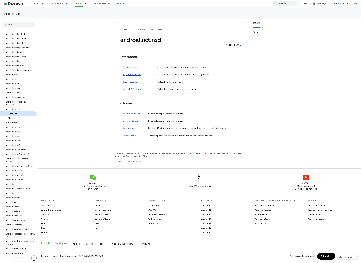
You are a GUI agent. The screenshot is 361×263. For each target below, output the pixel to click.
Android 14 (206, 219)
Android (45, 205)
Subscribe (326, 256)
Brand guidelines (68, 256)
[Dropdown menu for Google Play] (110, 3)
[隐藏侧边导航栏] (34, 258)
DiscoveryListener (131, 67)
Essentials (34, 3)
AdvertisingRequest (132, 113)
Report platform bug (317, 205)
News (43, 223)
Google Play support (317, 214)
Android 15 (206, 214)
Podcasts (45, 232)
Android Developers (128, 29)
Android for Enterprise (51, 210)
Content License (193, 153)
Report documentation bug (320, 210)
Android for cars (155, 219)
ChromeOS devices (156, 214)
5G (96, 228)
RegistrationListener (132, 74)
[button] (18, 34)
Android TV (153, 223)
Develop (79, 3)
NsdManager (128, 128)
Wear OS (152, 210)
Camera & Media (102, 219)
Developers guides (262, 210)
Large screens (154, 205)
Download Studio (262, 219)
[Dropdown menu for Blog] (128, 3)
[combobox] (287, 3)
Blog (122, 3)
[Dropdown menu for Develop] (87, 3)
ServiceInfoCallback (132, 89)
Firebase (103, 244)
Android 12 (206, 228)
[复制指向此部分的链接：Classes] (135, 103)
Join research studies (317, 219)
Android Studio (341, 3)
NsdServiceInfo (130, 135)
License (54, 256)
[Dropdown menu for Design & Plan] (67, 3)
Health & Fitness (102, 214)
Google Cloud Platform (122, 244)
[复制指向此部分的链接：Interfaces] (139, 57)
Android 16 (206, 210)
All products (144, 244)
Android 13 (206, 223)
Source (44, 219)
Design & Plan (57, 3)
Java (238, 45)
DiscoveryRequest (131, 121)
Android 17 (206, 205)
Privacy (98, 223)
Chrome (89, 244)
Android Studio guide (264, 205)
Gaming (98, 205)
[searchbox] (19, 24)
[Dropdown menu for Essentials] (43, 3)
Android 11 (206, 232)
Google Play (100, 3)
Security (45, 214)
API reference (11, 14)
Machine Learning (103, 210)
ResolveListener (130, 82)
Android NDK (260, 223)
